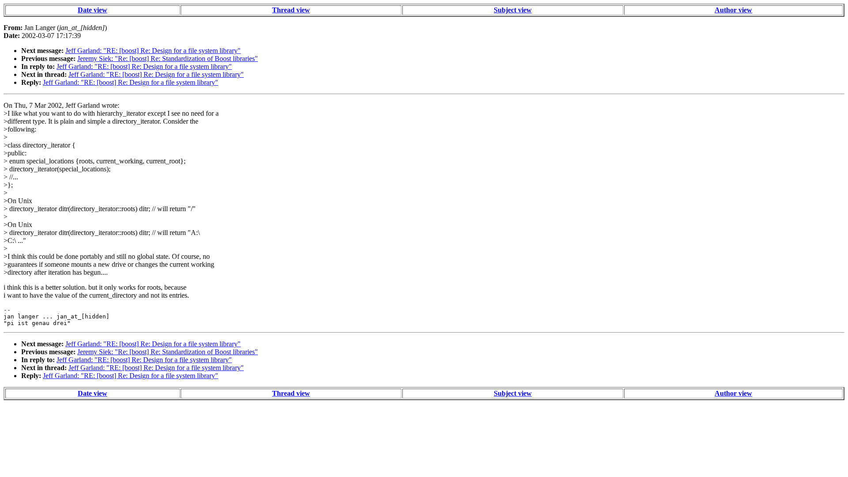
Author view (733, 10)
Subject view (513, 10)
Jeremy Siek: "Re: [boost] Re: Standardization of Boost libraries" (167, 58)
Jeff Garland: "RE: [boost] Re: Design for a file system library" (153, 50)
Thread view (291, 10)
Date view (92, 10)
